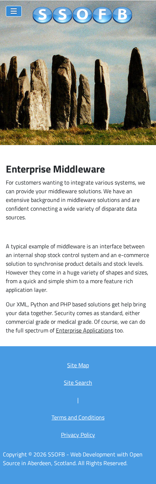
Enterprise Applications (84, 330)
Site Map (78, 365)
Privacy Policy (78, 434)
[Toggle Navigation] (14, 11)
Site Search (78, 382)
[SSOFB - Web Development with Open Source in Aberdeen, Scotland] (82, 16)
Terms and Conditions (78, 417)
